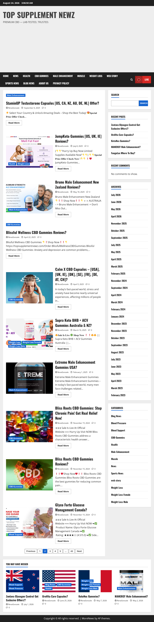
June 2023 (116, 366)
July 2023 (115, 359)
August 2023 (117, 352)
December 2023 (119, 323)
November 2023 (119, 331)
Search (115, 95)
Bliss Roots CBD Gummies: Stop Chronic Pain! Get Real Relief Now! (29, 426)
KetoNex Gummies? (120, 141)
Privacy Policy (61, 83)
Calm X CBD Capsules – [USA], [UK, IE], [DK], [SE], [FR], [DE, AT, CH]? (29, 287)
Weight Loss (95, 76)
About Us (43, 83)
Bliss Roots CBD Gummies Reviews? (29, 474)
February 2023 (118, 395)
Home (6, 76)
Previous (30, 551)
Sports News (12, 83)
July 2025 (115, 245)
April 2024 (116, 295)
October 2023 (118, 338)
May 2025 (115, 252)
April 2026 (116, 216)
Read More (15, 123)
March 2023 (117, 388)
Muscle (81, 76)
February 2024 (118, 309)
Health (26, 76)
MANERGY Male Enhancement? (126, 147)
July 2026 (116, 195)
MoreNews (88, 618)
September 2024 (119, 288)
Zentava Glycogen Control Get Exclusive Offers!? (125, 127)
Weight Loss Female (32, 342)
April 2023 (116, 381)
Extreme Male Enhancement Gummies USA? (29, 378)
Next (79, 551)
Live (147, 79)
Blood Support (15, 534)
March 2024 (117, 302)
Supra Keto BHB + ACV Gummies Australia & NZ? (29, 334)
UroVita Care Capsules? (122, 135)
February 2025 (118, 273)
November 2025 (119, 223)
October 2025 (118, 230)
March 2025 (117, 266)
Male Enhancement (63, 76)
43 (72, 551)
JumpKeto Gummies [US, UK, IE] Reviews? (29, 152)
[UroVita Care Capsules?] (58, 581)
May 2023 (115, 374)
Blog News (28, 83)
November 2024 (119, 281)
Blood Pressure (118, 423)
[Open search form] (132, 80)
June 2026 (116, 202)
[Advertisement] (76, 47)
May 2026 (116, 209)
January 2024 (117, 316)
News (15, 76)
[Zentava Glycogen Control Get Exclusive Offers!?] (22, 581)
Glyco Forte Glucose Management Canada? (29, 522)
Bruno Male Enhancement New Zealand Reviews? (29, 197)
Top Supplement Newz (39, 14)
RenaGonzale (13, 108)
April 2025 (116, 259)
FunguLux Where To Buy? (123, 153)
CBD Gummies (41, 76)
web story (112, 76)
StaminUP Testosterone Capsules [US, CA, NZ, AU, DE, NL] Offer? (52, 103)
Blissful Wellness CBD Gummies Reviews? (36, 232)
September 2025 (119, 238)
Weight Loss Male (17, 346)
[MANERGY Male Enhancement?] (131, 581)
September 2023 (119, 345)
